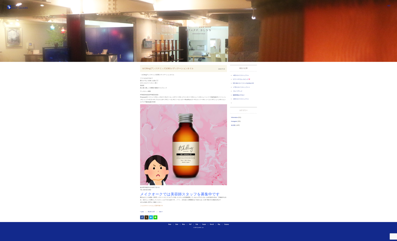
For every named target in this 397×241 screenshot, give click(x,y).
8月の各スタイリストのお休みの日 (243, 83)
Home (169, 224)
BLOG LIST (151, 211)
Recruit (212, 224)
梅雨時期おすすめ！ (239, 95)
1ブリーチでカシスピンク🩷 (241, 79)
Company (226, 224)
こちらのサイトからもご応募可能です (151, 205)
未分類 (233, 125)
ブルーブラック (237, 91)
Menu (183, 224)
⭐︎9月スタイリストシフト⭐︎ (241, 75)
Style (197, 224)
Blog (219, 224)
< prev (142, 211)
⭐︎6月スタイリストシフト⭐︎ (241, 99)
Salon (176, 224)
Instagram (234, 121)
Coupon (204, 224)
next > (161, 211)
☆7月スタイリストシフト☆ (241, 87)
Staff (190, 224)
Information (234, 117)
